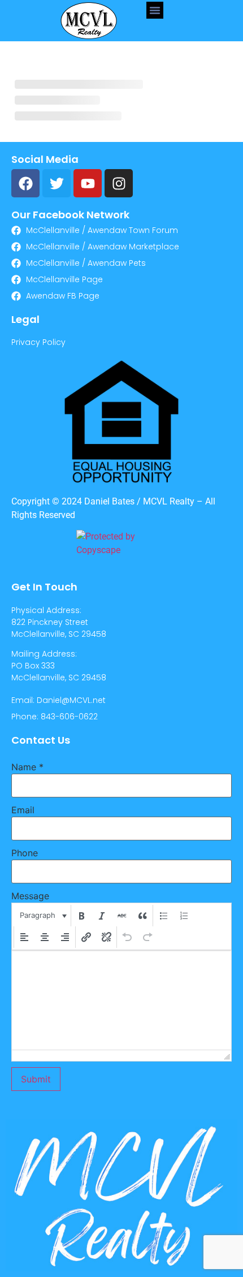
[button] (154, 10)
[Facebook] (25, 183)
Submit (36, 1079)
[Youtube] (87, 183)
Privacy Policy (38, 342)
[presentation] (42, 916)
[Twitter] (56, 183)
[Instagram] (119, 183)
